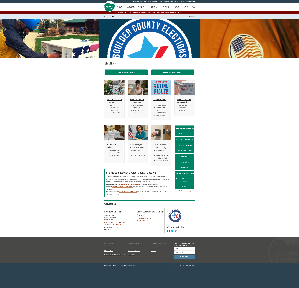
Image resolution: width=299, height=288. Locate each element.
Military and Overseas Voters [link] (184, 139)
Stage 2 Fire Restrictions (124, 12)
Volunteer (153, 250)
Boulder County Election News (128, 191)
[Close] (195, 12)
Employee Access (108, 247)
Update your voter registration (131, 184)
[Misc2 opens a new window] (193, 265)
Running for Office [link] (184, 156)
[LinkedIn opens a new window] (180, 265)
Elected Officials (108, 243)
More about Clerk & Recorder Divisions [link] (185, 180)
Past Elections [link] (184, 162)
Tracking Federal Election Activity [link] (173, 72)
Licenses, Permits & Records (185, 8)
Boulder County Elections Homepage (115, 222)
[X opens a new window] (183, 265)
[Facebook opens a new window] (174, 265)
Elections (154, 1)
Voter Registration (137, 99)
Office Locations (108, 250)
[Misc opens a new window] (190, 265)
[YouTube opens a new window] (186, 265)
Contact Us (130, 247)
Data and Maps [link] (184, 167)
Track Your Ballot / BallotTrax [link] (185, 128)
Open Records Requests (134, 250)
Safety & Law (177, 7)
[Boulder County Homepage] (109, 6)
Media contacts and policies (187, 191)
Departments (174, 1)
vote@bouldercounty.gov (113, 224)
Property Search (137, 1)
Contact (182, 1)
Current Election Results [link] (184, 150)
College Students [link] (184, 134)
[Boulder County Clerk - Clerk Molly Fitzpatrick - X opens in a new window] (172, 231)
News (149, 1)
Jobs (145, 1)
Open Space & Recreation (131, 7)
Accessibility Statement (134, 243)
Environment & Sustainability (166, 7)
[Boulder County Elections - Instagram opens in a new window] (176, 231)
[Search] (193, 7)
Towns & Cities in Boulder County (159, 247)
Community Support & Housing (120, 8)
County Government (164, 1)
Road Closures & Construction (159, 243)
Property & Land (141, 7)
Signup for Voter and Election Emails (122, 186)
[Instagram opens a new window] (177, 265)
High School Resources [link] (185, 145)
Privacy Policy (131, 254)
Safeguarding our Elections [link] (126, 72)
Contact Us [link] (184, 186)
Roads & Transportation (152, 7)
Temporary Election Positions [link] (184, 173)
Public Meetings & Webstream (112, 254)
